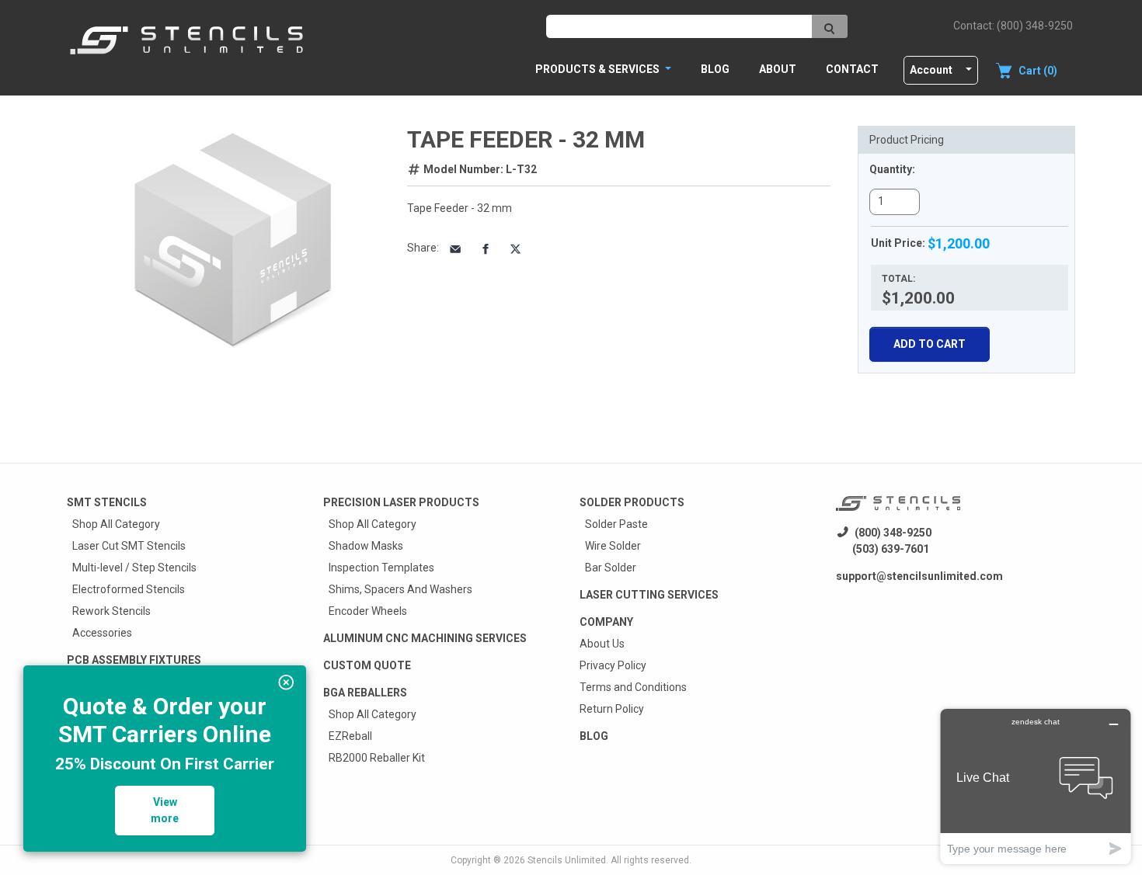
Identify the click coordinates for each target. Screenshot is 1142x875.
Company (606, 622)
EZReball (350, 736)
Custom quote (367, 665)
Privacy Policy (613, 665)
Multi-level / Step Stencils (134, 567)
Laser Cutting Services (649, 595)
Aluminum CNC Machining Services (425, 638)
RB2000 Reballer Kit (377, 758)
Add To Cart (929, 344)
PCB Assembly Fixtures (134, 660)
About (777, 69)
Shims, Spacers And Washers (400, 589)
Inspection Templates (381, 567)
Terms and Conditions (633, 687)
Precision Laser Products (401, 502)
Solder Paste (616, 524)
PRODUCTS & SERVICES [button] (598, 69)
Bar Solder (610, 567)
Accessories (102, 633)
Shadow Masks (366, 546)
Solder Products (632, 502)
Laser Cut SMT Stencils (129, 546)
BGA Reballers (365, 692)
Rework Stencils (111, 611)
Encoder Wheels (368, 611)
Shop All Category (116, 524)
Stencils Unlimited (566, 860)
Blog (715, 69)
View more (165, 810)
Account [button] (931, 70)
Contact (852, 69)
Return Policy (612, 709)
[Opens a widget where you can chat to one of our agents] (1036, 786)
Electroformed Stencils (128, 589)
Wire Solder (613, 546)
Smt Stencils (107, 502)
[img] (286, 682)
